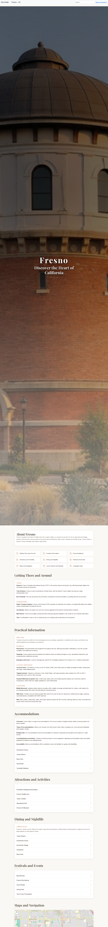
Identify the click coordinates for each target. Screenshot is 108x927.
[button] (16, 912)
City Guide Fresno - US (10, 2)
